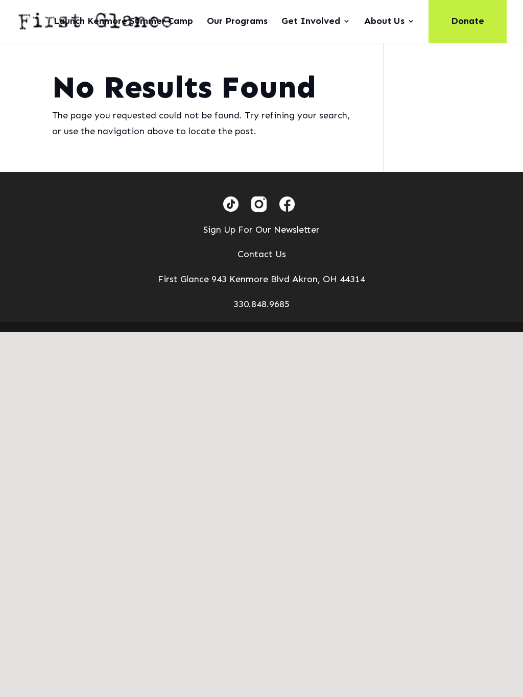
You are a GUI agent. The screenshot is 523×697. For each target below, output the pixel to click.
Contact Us (261, 254)
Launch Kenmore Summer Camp (123, 22)
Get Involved (310, 22)
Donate (467, 21)
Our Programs (237, 22)
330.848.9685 (261, 304)
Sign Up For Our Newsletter (261, 229)
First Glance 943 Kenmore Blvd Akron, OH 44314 (261, 279)
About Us (384, 22)
